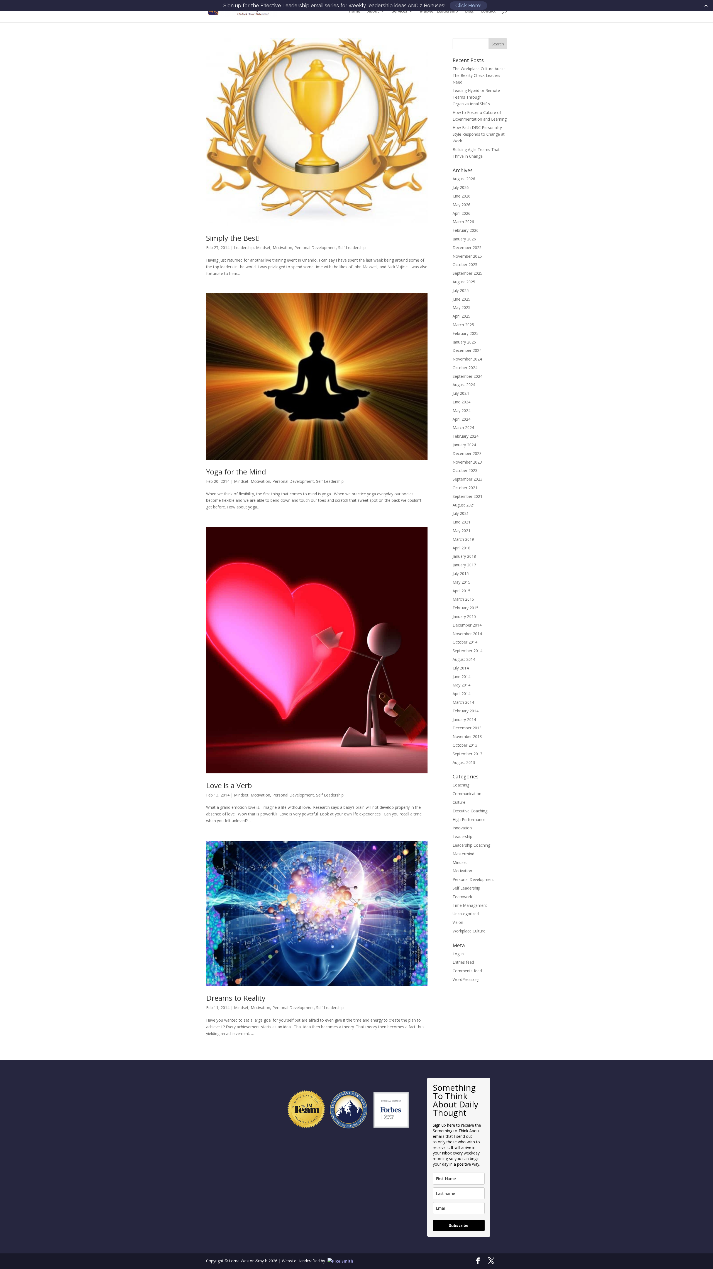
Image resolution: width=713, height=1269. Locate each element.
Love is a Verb (229, 785)
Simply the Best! (233, 238)
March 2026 (463, 221)
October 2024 (465, 367)
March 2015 (463, 599)
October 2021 (465, 487)
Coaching (461, 785)
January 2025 (464, 342)
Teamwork (462, 896)
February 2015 (465, 607)
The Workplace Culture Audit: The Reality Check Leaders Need (479, 75)
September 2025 (467, 273)
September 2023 (467, 479)
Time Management (470, 905)
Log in (458, 953)
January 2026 (464, 239)
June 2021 (461, 522)
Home (354, 11)
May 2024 (461, 410)
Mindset (263, 247)
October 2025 (465, 264)
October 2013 (465, 745)
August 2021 (464, 505)
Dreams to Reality (235, 998)
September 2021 (467, 496)
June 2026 (461, 196)
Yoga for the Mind (236, 472)
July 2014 (461, 668)
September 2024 (467, 376)
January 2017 (464, 564)
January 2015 (464, 616)
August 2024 (464, 384)
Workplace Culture (469, 931)
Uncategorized (466, 913)
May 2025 (461, 307)
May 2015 (461, 582)
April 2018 (461, 548)
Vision (458, 922)
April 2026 (461, 213)
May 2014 (461, 685)
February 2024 (465, 436)
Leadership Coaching (471, 845)
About (373, 11)
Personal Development (315, 247)
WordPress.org (466, 979)
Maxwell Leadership (439, 11)
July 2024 (461, 393)
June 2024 (461, 402)
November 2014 (467, 633)
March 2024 (463, 427)
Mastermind (463, 853)
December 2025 (467, 247)
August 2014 (464, 659)
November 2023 (467, 462)
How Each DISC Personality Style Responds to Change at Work (479, 134)
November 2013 (467, 736)
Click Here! (468, 5)
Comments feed (467, 970)
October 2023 (465, 470)
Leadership (244, 247)
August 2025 (464, 281)
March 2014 (463, 702)
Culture (459, 802)
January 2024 (464, 444)
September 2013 (467, 753)
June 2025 (461, 299)
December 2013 (467, 727)
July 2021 (461, 513)
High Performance (469, 819)
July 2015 (461, 573)
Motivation (282, 247)
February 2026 (465, 230)
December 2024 (467, 350)
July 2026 (461, 187)
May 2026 (461, 204)
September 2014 (467, 650)
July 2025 (461, 290)
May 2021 (461, 530)
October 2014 (465, 642)
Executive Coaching (470, 810)
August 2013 (464, 762)
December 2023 (467, 453)
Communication (467, 793)
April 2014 (461, 693)
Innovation (462, 827)
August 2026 (464, 178)
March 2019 (463, 539)
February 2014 (465, 710)
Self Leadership (352, 247)
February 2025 (465, 333)
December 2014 (467, 625)
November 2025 (467, 256)
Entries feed (463, 962)
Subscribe (458, 1225)
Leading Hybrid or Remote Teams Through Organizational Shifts (476, 97)
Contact (488, 11)
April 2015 (461, 590)
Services (399, 11)
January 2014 (464, 719)
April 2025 (461, 316)
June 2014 (461, 676)
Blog (469, 11)
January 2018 (464, 556)
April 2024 (461, 419)
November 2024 (467, 359)
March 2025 (463, 324)
